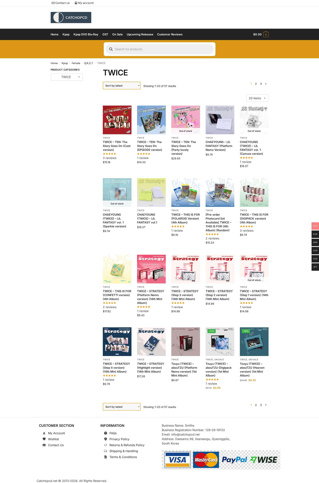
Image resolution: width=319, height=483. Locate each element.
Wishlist (53, 439)
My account (85, 3)
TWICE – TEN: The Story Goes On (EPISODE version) (149, 146)
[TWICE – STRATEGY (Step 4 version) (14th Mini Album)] (117, 341)
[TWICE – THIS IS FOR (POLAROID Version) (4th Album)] (185, 192)
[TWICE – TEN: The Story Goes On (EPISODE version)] (151, 120)
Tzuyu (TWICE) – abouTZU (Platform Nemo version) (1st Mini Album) (184, 369)
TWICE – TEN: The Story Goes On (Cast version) (116, 146)
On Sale (219, 359)
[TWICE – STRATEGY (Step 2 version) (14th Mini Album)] (220, 269)
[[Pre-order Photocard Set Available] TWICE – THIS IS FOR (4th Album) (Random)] (220, 192)
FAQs (113, 433)
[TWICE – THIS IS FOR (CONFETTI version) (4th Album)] (117, 269)
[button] (260, 34)
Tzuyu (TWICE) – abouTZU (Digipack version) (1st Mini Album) (219, 369)
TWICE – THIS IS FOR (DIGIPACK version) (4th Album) (254, 218)
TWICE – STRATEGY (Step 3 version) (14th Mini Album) (185, 295)
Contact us (62, 3)
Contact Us (56, 445)
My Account (56, 433)
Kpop (65, 63)
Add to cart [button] (117, 170)
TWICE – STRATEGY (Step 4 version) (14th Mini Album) (116, 367)
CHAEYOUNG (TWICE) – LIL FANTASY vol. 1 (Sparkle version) (114, 220)
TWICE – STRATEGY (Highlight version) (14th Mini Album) (150, 367)
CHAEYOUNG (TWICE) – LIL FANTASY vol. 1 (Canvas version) (251, 147)
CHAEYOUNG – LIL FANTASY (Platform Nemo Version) (219, 146)
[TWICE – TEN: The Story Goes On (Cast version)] (117, 120)
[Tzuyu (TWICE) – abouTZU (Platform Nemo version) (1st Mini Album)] (185, 341)
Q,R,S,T (88, 63)
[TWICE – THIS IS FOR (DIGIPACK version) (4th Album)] (254, 192)
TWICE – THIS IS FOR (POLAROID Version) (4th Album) (185, 218)
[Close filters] (89, 70)
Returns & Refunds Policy (127, 445)
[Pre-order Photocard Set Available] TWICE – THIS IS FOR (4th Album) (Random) (218, 222)
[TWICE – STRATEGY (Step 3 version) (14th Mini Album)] (185, 269)
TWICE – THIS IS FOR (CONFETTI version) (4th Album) (117, 295)
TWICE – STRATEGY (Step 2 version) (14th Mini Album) (219, 295)
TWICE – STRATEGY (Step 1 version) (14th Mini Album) (254, 295)
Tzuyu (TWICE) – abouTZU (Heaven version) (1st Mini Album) (252, 369)
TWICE (106, 137)
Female (76, 63)
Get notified (185, 166)
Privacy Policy (119, 439)
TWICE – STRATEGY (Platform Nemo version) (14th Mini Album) (150, 297)
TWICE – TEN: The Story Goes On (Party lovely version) (183, 147)
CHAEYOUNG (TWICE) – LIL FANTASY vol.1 (147, 218)
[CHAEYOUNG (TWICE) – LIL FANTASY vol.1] (151, 192)
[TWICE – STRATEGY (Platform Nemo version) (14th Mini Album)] (151, 269)
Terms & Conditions (123, 457)
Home (54, 63)
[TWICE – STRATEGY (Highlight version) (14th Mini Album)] (151, 341)
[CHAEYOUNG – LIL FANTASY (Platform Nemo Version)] (220, 120)
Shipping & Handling (123, 451)
